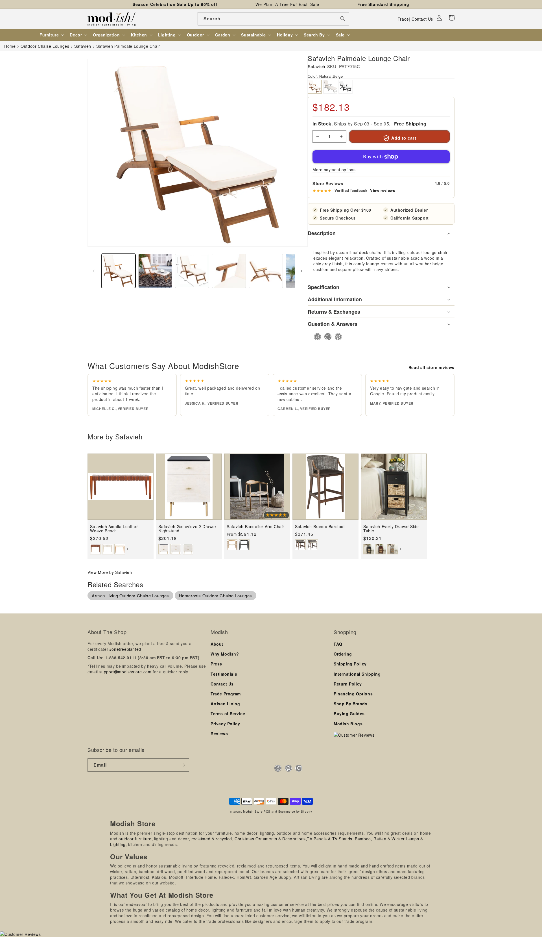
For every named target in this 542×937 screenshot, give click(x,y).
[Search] (342, 18)
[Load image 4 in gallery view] (229, 271)
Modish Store (253, 811)
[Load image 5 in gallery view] (266, 271)
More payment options (333, 169)
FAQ (338, 644)
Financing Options (353, 694)
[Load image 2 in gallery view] (155, 271)
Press (216, 664)
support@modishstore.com (125, 671)
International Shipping (357, 674)
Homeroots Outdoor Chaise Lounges (215, 595)
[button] (451, 18)
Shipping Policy (350, 664)
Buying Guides (349, 713)
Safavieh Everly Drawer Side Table (391, 528)
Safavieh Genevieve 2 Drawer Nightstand (187, 528)
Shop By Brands (350, 703)
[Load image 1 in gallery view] (118, 271)
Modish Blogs (348, 723)
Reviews (219, 733)
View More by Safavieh (110, 572)
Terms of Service (228, 713)
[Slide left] (94, 271)
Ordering (343, 654)
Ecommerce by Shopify (295, 811)
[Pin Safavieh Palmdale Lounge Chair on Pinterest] (336, 336)
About (217, 644)
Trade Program (226, 694)
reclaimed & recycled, (212, 838)
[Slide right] (301, 271)
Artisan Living (225, 703)
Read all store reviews (431, 367)
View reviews (382, 190)
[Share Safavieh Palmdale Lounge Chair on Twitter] (326, 336)
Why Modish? (225, 654)
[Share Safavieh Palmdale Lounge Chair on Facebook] (316, 336)
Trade (403, 19)
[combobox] (273, 18)
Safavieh (316, 66)
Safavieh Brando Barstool (319, 526)
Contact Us (422, 19)
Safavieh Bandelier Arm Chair (255, 526)
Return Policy (348, 684)
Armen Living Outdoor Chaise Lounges (130, 595)
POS (267, 811)
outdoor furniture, (136, 838)
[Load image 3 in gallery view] (192, 271)
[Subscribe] (182, 765)
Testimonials (224, 674)
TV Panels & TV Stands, (330, 838)
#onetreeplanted (125, 649)
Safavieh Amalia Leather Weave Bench (114, 528)
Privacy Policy (225, 723)
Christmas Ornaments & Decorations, (271, 838)
